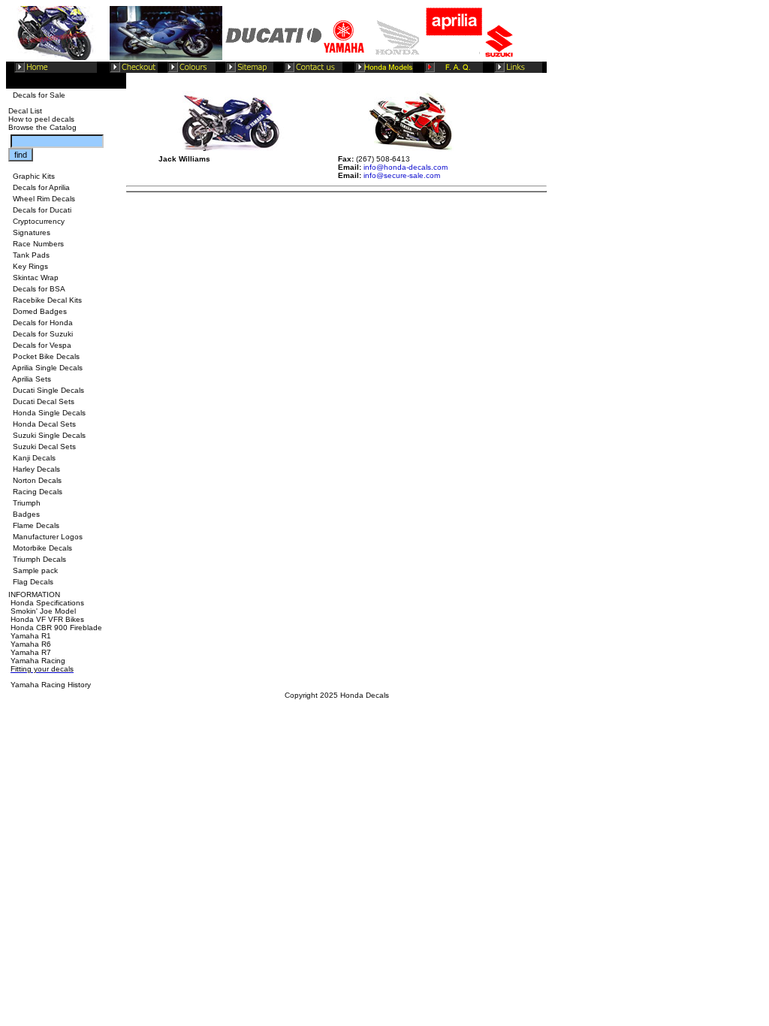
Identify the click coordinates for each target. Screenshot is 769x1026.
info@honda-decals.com (405, 167)
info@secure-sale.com (401, 175)
